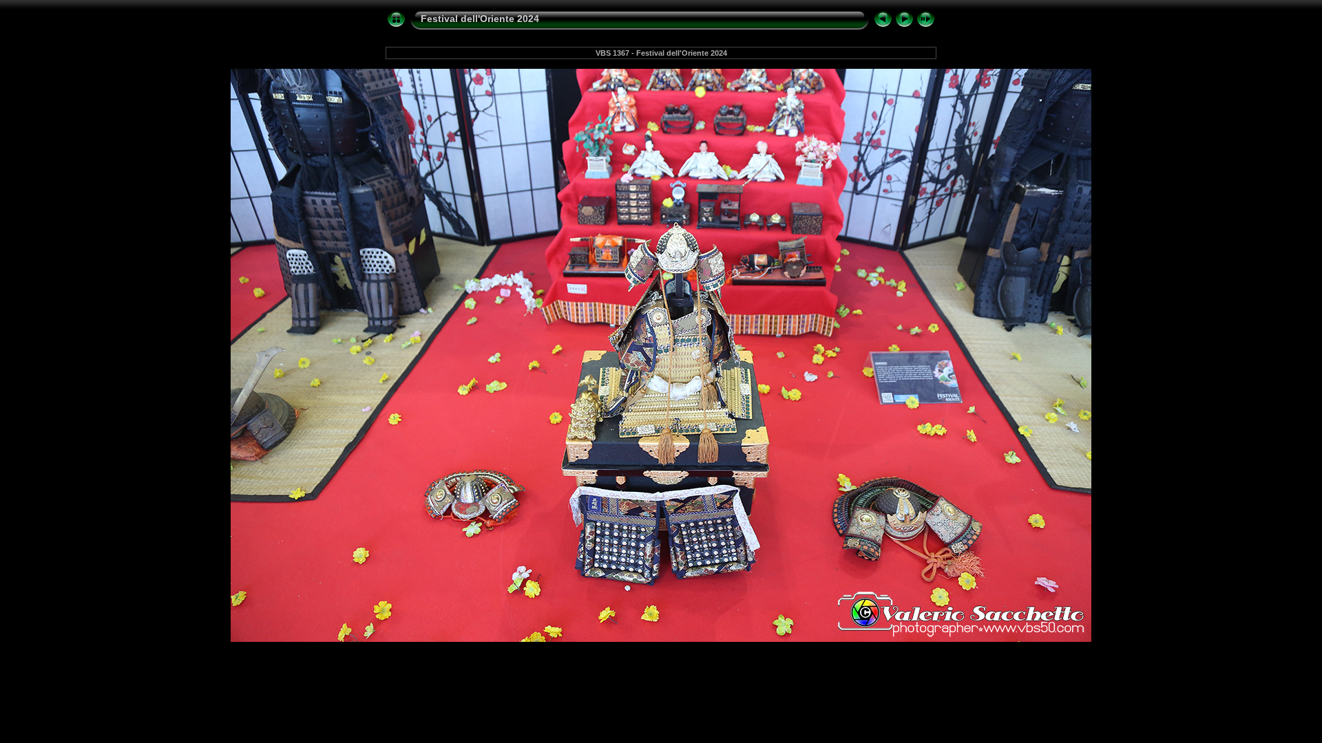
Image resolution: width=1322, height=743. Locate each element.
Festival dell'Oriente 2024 (480, 18)
